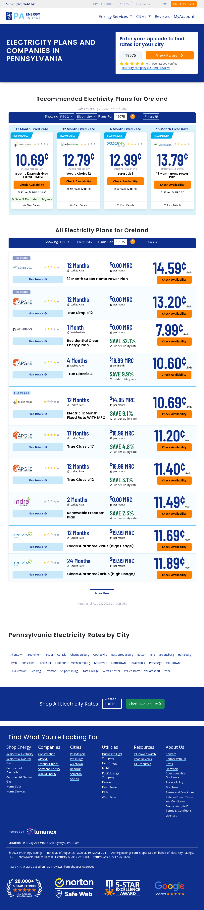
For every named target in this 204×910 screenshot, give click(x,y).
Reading (35, 671)
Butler (49, 654)
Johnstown (27, 663)
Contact (171, 754)
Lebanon (61, 663)
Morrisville (100, 663)
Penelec (107, 782)
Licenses (171, 815)
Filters (149, 117)
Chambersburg (79, 654)
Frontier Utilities (48, 764)
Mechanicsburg (80, 663)
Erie (152, 654)
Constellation (46, 754)
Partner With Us (176, 759)
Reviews (162, 16)
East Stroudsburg (122, 654)
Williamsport (152, 671)
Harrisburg (184, 654)
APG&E (43, 759)
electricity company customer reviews (146, 68)
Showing (51, 117)
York (167, 671)
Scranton (50, 671)
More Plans (102, 593)
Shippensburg (69, 671)
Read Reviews (143, 759)
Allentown (17, 654)
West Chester (111, 671)
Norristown (118, 663)
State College (90, 671)
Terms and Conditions (180, 792)
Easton (141, 654)
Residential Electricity (19, 754)
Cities (141, 16)
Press (169, 764)
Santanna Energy (49, 769)
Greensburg (166, 654)
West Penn (109, 797)
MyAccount (184, 16)
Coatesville (100, 654)
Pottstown (173, 663)
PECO (64, 117)
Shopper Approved (82, 866)
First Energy (109, 763)
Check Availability (144, 703)
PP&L (105, 792)
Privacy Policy (174, 782)
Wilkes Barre (132, 671)
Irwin (14, 663)
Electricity (84, 117)
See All (74, 779)
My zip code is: (104, 4)
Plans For (105, 117)
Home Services (16, 791)
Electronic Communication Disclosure (176, 773)
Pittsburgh (155, 663)
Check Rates (182, 4)
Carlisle (61, 654)
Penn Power (110, 787)
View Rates (167, 55)
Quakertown (18, 671)
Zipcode (110, 699)
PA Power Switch (145, 754)
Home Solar (14, 786)
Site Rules (172, 787)
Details (33, 205)
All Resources (142, 764)
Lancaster (44, 663)
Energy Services (114, 16)
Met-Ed (106, 768)
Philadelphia (137, 663)
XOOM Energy (47, 774)
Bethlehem (34, 654)
